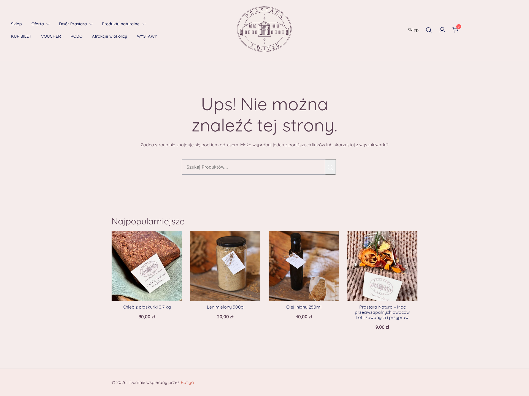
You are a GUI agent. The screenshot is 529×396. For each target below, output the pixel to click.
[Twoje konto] (442, 30)
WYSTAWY (147, 36)
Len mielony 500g (225, 307)
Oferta (37, 23)
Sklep (16, 23)
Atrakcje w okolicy (109, 36)
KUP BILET (21, 36)
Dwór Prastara (73, 23)
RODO (76, 36)
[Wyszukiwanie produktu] (428, 30)
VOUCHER (51, 36)
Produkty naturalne (121, 23)
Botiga (187, 382)
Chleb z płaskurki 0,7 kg (147, 307)
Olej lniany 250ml (304, 307)
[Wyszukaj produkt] (330, 167)
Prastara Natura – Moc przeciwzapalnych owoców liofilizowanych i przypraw (382, 312)
